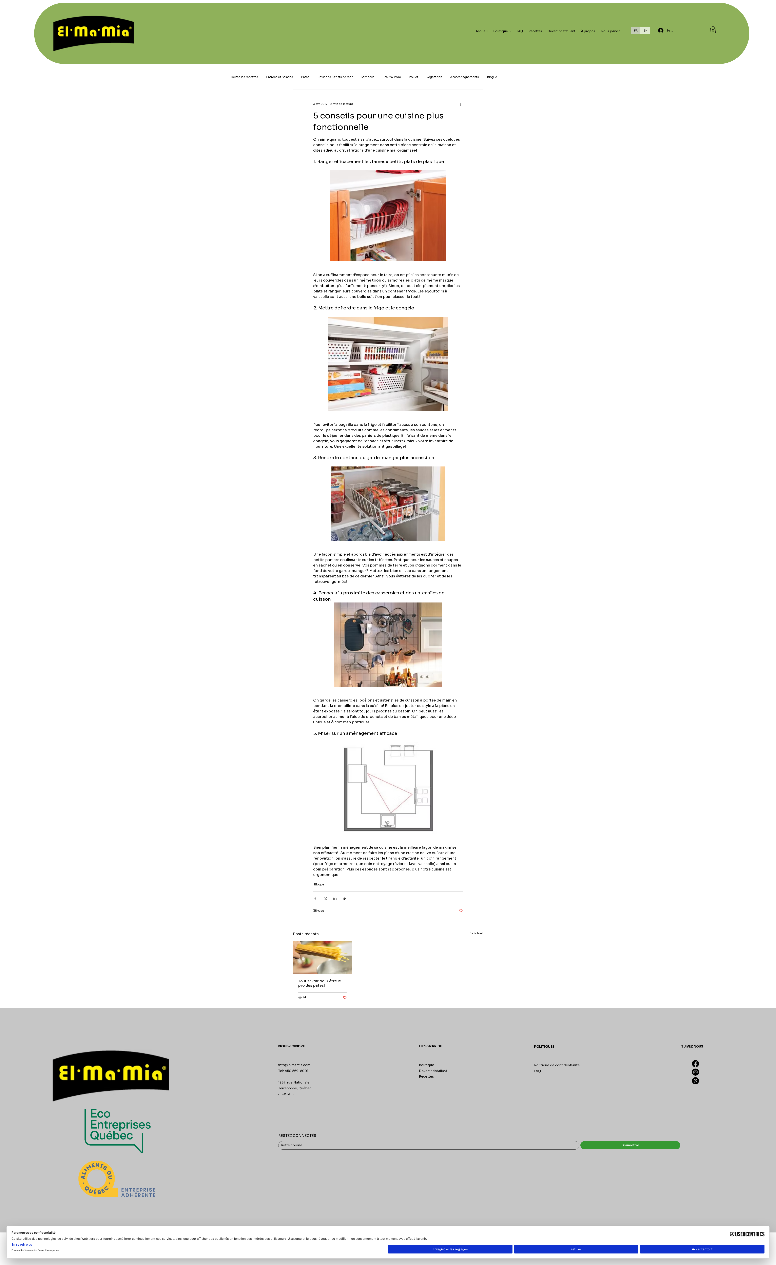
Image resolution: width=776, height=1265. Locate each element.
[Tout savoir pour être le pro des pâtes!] (322, 957)
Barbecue (367, 77)
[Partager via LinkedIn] (335, 898)
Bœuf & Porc (392, 77)
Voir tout (476, 933)
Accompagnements (464, 77)
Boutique (426, 1065)
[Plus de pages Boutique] (510, 31)
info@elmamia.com (294, 1065)
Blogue (492, 77)
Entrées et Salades (279, 77)
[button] (713, 29)
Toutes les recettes (244, 77)
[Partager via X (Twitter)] (325, 898)
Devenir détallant (433, 1071)
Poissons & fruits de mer (335, 77)
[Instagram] (695, 1072)
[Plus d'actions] (460, 104)
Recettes (426, 1076)
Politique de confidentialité (557, 1065)
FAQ (537, 1071)
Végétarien (434, 77)
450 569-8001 (296, 1071)
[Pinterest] (695, 1080)
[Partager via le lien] (345, 898)
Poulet (413, 77)
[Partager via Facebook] (315, 898)
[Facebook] (695, 1063)
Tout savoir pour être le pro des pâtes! (319, 983)
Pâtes (305, 77)
